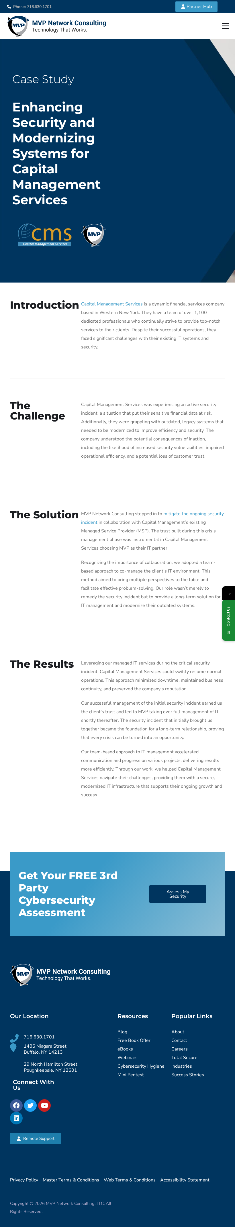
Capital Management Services (112, 304)
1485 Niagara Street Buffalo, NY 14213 (45, 1049)
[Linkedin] (16, 1118)
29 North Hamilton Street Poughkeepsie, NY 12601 (50, 1067)
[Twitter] (30, 1105)
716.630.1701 (39, 1037)
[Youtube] (44, 1105)
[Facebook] (16, 1105)
